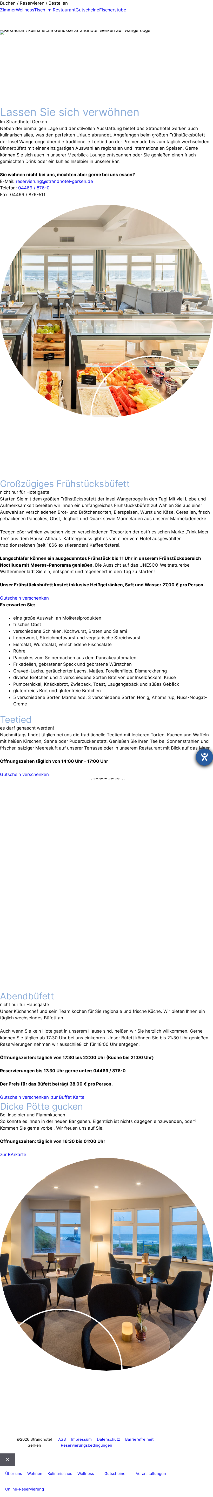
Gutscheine (87, 9)
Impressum (81, 1439)
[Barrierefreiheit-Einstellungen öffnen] (204, 757)
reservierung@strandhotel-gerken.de (54, 181)
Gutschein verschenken (24, 598)
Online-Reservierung (24, 1489)
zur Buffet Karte (67, 1097)
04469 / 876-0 (34, 187)
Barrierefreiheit (139, 1439)
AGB (62, 1439)
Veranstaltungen (151, 1473)
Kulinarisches (60, 1473)
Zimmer (8, 9)
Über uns (13, 1473)
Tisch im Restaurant (55, 9)
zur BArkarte (13, 1154)
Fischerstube (112, 9)
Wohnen (34, 1473)
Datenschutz (108, 1439)
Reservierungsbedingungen (86, 1445)
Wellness (25, 9)
